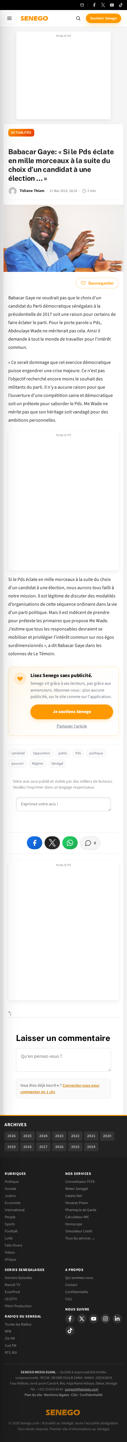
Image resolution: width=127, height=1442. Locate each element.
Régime (37, 763)
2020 (107, 1136)
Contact (71, 1284)
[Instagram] (105, 1318)
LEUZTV (11, 1299)
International (15, 1210)
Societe (10, 1188)
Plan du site (33, 1394)
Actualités (21, 132)
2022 (75, 1136)
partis (62, 753)
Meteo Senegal (76, 1188)
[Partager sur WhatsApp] (70, 842)
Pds (78, 753)
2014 (91, 1146)
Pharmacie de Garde (80, 1210)
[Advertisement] (63, 77)
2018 (27, 1146)
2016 (59, 1146)
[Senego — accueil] (34, 18)
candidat (18, 753)
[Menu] (9, 18)
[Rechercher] (78, 18)
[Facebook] (94, 5)
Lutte (9, 1238)
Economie (12, 1203)
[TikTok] (121, 5)
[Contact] (82, 5)
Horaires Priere (76, 1203)
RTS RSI (11, 1352)
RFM (8, 1331)
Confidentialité (91, 1394)
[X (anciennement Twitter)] (103, 5)
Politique (12, 1181)
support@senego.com (81, 1389)
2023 (59, 1136)
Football (11, 1231)
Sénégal (57, 763)
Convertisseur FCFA (80, 1181)
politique (96, 753)
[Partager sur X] (52, 842)
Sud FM (10, 1345)
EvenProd (12, 1292)
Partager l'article (72, 726)
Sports (10, 1224)
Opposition (41, 753)
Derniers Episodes (18, 1277)
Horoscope (73, 1224)
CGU (68, 1299)
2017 (43, 1146)
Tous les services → (80, 1238)
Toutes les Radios (18, 1324)
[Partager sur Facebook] (34, 842)
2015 (75, 1146)
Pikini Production (18, 1306)
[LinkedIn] (117, 1318)
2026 (11, 1136)
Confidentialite (76, 1292)
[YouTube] (112, 5)
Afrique (10, 1259)
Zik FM (10, 1338)
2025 (27, 1136)
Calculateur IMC (77, 1217)
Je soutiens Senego (72, 712)
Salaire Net (73, 1195)
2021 (91, 1136)
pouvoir (18, 763)
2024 (43, 1136)
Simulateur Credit (78, 1231)
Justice (10, 1195)
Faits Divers (13, 1245)
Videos (10, 1252)
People (10, 1217)
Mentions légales (56, 1394)
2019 (11, 1146)
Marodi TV (12, 1284)
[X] (82, 1318)
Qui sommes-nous (79, 1277)
